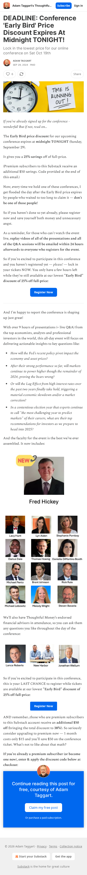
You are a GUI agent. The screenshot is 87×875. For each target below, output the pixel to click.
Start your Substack (33, 856)
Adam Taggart (22, 60)
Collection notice (71, 846)
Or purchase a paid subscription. (43, 817)
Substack (23, 866)
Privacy (42, 846)
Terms (53, 846)
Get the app (63, 856)
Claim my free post (43, 807)
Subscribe (63, 5)
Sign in (78, 5)
